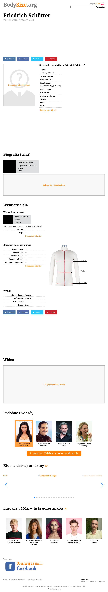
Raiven (54, 541)
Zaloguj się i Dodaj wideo (54, 384)
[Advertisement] (54, 37)
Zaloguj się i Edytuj (48, 110)
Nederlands (77, 586)
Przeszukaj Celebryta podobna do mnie (54, 453)
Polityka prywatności (34, 580)
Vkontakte (92, 581)
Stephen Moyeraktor (64, 445)
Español (37, 586)
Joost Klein (14, 541)
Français (64, 586)
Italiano (43, 586)
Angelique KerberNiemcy (84, 445)
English (24, 586)
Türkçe (70, 586)
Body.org (20, 5)
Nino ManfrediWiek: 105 (44, 445)
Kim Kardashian (24, 445)
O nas (5, 580)
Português (57, 586)
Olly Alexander (74, 541)
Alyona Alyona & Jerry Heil (34, 541)
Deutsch (50, 586)
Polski (84, 586)
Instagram (101, 581)
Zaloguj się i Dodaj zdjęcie (19, 85)
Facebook (84, 581)
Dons (94, 541)
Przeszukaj (100, 7)
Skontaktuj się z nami (17, 580)
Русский (31, 586)
